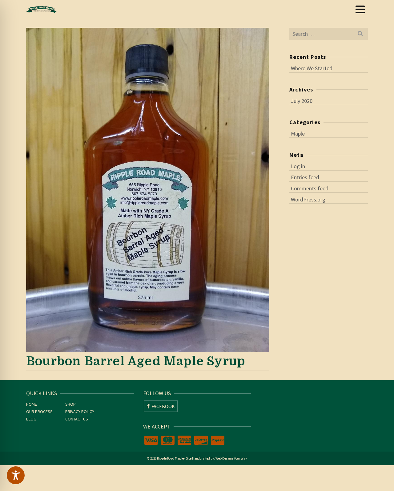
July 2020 (301, 100)
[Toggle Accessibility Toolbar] (15, 475)
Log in (298, 166)
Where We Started (311, 68)
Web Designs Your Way (231, 458)
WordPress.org (308, 199)
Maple (298, 133)
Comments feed (309, 188)
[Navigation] (360, 9)
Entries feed (305, 177)
